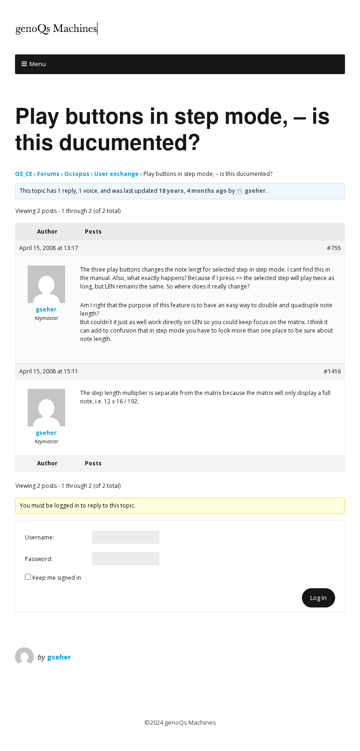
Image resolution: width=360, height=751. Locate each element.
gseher (59, 656)
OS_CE (23, 174)
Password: (38, 559)
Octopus (77, 174)
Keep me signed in (56, 578)
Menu (38, 64)
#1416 (332, 371)
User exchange (116, 174)
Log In (318, 597)
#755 (334, 248)
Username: (39, 537)
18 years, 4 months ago (193, 191)
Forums (48, 174)
